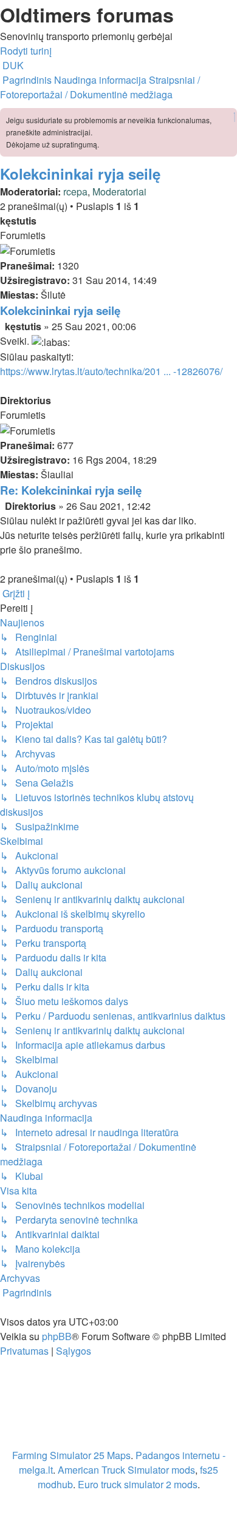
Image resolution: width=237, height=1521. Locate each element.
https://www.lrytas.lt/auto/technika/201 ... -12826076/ (111, 371)
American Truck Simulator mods (126, 1470)
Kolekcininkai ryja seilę (80, 173)
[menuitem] (12, 65)
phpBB (57, 1336)
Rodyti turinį (26, 51)
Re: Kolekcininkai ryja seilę (71, 490)
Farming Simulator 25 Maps (71, 1455)
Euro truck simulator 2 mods (137, 1484)
